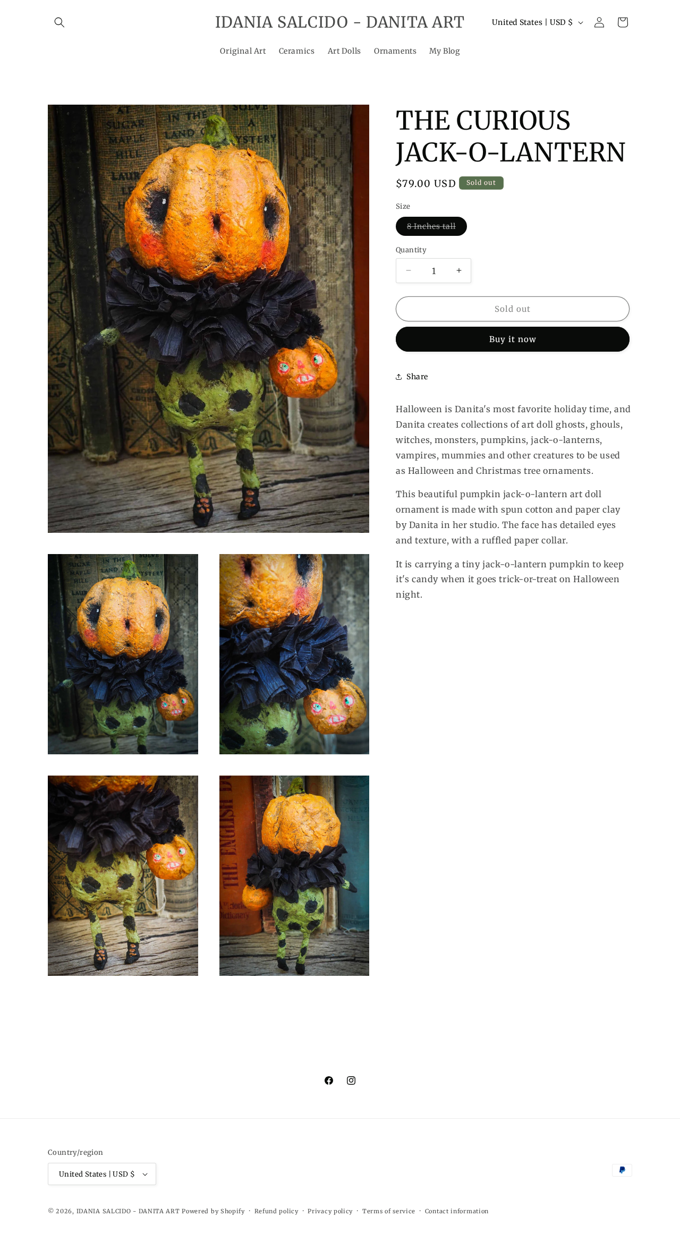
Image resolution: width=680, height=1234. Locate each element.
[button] (59, 22)
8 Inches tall (437, 227)
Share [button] (417, 376)
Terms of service (388, 1211)
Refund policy (276, 1211)
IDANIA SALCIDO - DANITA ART (128, 1211)
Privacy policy (330, 1211)
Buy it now (513, 339)
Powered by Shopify (213, 1211)
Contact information (457, 1211)
